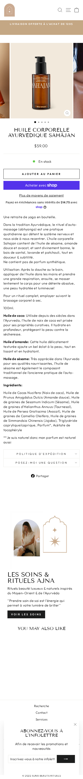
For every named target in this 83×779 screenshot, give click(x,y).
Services (41, 719)
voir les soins (26, 614)
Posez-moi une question (41, 462)
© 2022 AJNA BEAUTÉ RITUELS (41, 775)
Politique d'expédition (41, 453)
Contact (41, 712)
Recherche (41, 706)
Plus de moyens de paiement (41, 195)
